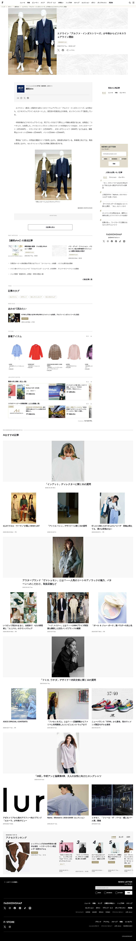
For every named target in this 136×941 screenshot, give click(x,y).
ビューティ (35, 2)
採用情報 (88, 912)
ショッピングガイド (94, 926)
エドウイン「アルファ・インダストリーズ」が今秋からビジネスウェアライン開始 (44, 6)
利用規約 (108, 912)
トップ (3, 6)
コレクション (85, 2)
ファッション (112, 177)
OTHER (124, 159)
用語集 (111, 2)
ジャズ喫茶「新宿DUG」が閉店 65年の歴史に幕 (26, 274)
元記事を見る (50, 227)
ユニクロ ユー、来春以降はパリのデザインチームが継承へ (114, 857)
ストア (43, 2)
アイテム (106, 921)
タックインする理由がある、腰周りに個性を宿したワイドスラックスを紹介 (114, 214)
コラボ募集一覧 (34, 403)
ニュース (22, 2)
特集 (28, 2)
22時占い (61, 2)
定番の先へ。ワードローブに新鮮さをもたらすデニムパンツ (114, 224)
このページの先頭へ (12, 882)
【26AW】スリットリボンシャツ (16, 366)
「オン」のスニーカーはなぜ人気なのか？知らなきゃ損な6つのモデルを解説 (114, 185)
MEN (105, 159)
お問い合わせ (129, 912)
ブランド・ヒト (51, 2)
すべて (104, 92)
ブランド (98, 921)
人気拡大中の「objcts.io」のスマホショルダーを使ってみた (114, 196)
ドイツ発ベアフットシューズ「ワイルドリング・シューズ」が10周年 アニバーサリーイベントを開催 (44, 268)
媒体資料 (94, 912)
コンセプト (128, 921)
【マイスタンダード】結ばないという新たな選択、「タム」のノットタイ (114, 205)
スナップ (76, 2)
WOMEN (114, 159)
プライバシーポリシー (117, 912)
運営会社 (101, 912)
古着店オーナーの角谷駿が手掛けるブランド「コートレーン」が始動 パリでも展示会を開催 (41, 263)
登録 (114, 163)
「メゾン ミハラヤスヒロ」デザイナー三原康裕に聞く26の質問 (82, 857)
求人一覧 (23, 381)
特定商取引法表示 (127, 926)
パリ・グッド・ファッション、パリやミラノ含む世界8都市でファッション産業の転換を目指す (80, 249)
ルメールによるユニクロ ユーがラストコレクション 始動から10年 (98, 857)
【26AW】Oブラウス (71, 366)
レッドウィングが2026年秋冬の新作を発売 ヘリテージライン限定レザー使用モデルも (43, 846)
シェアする (71, 50)
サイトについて (79, 912)
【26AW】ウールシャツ (34, 366)
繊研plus (17, 6)
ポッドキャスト (102, 2)
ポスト (93, 2)
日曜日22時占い (109, 903)
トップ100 (69, 2)
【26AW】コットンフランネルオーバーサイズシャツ (54, 368)
